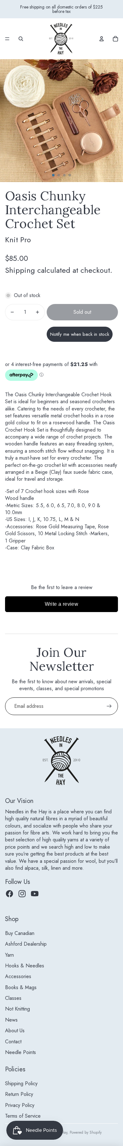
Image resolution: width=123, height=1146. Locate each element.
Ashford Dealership (26, 944)
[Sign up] (109, 706)
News (11, 1019)
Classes (13, 998)
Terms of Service (23, 1116)
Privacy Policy (19, 1105)
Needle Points (20, 1052)
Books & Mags (21, 987)
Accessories (18, 976)
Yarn (9, 955)
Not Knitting (17, 1008)
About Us (15, 1030)
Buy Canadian (19, 933)
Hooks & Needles (24, 965)
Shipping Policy (21, 1083)
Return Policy (19, 1094)
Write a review (62, 604)
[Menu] (7, 39)
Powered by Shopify (86, 1132)
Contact (13, 1041)
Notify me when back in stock (79, 334)
